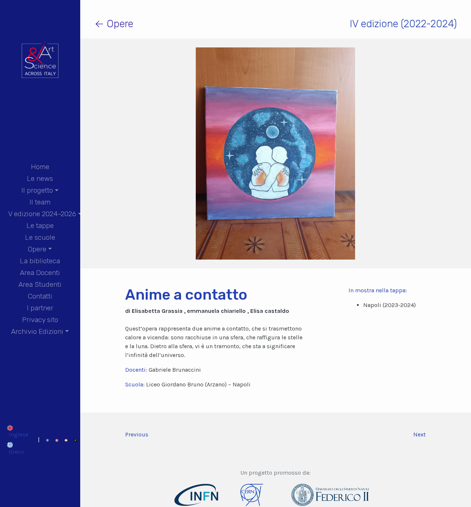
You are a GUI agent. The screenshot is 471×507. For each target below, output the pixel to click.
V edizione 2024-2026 (42, 214)
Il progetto (37, 190)
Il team (39, 202)
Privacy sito (40, 319)
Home (40, 167)
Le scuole (40, 237)
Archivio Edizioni (37, 331)
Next (419, 434)
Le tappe (40, 225)
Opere (37, 249)
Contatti (40, 296)
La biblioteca (40, 261)
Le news (40, 178)
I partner (40, 308)
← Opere (114, 24)
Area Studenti (39, 284)
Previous (136, 434)
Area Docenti (40, 272)
